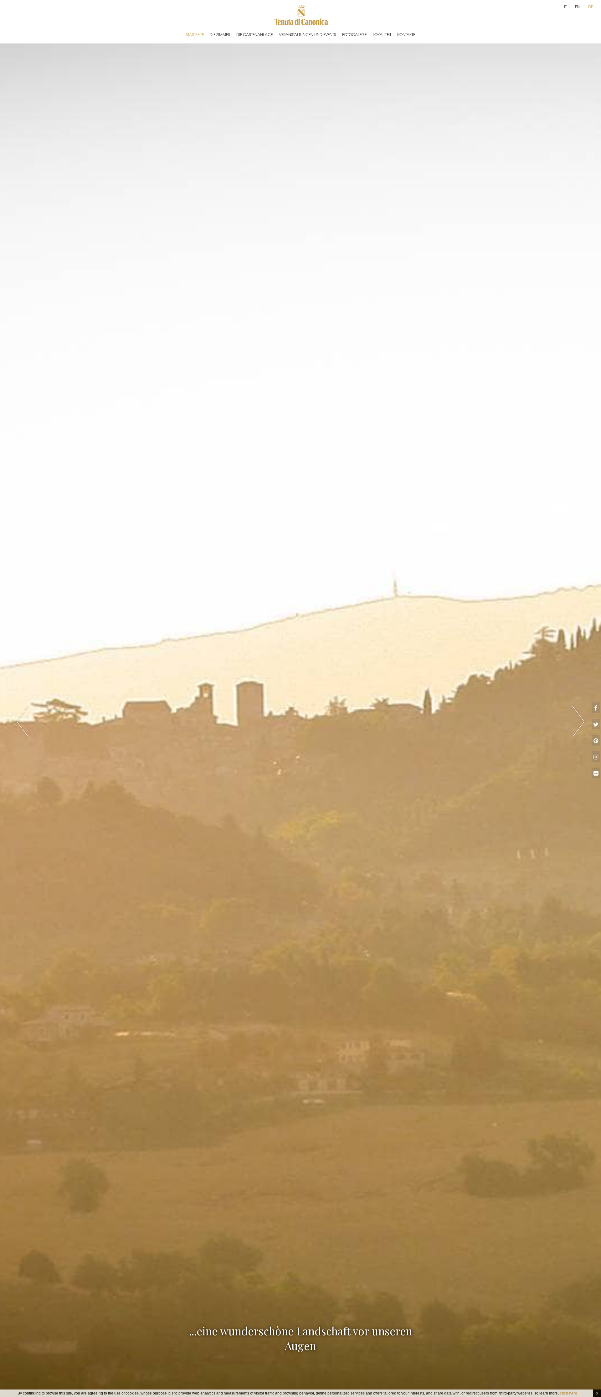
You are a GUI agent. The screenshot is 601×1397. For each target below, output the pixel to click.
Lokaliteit (382, 34)
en (577, 6)
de (590, 6)
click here (568, 1393)
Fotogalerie (354, 34)
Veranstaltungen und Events (307, 34)
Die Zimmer (220, 34)
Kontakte (406, 34)
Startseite (195, 34)
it (565, 6)
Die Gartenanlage (254, 34)
